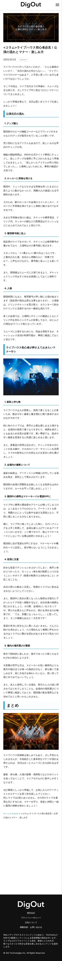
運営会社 (31, 913)
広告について (31, 922)
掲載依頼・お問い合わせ (31, 927)
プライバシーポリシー (31, 918)
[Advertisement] (31, 850)
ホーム (6, 813)
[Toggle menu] (57, 4)
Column (23, 59)
